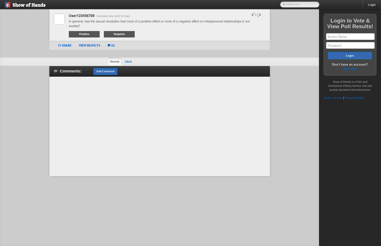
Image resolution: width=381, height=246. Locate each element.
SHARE (66, 45)
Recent (114, 61)
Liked (128, 61)
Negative (119, 34)
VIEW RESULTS (89, 45)
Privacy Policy (354, 98)
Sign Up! (350, 68)
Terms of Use (333, 98)
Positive (84, 34)
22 (112, 45)
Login (372, 4)
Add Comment (105, 71)
